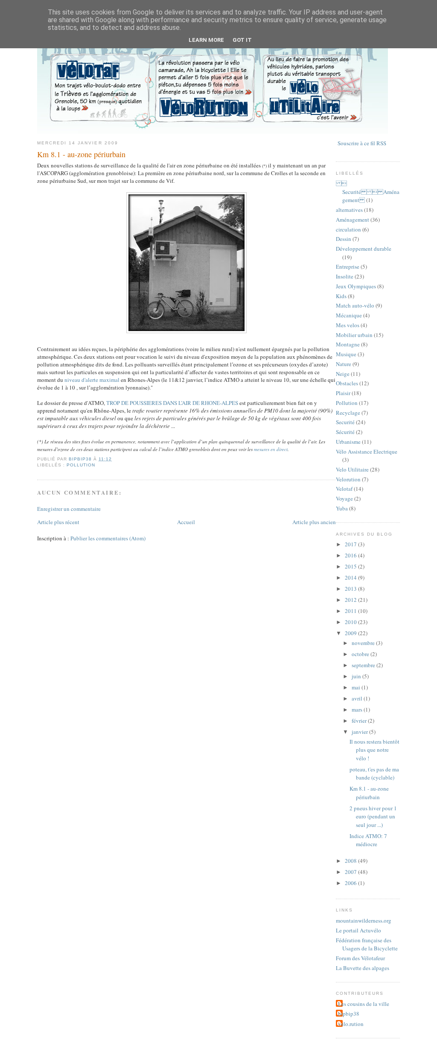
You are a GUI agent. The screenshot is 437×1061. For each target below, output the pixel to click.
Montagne (348, 344)
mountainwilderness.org (363, 920)
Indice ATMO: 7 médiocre (368, 840)
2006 (351, 883)
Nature (343, 364)
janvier (360, 732)
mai (356, 687)
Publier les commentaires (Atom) (108, 538)
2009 (351, 633)
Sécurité (345, 432)
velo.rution (351, 1024)
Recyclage (348, 412)
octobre (361, 654)
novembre (364, 643)
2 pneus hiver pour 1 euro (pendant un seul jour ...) (373, 816)
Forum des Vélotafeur (360, 958)
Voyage (344, 498)
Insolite (344, 276)
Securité (345, 422)
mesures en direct (271, 449)
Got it (242, 40)
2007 (351, 872)
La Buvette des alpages (362, 968)
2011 (351, 611)
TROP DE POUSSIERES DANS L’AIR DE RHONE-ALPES (172, 403)
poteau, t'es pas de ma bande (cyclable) (374, 773)
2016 (351, 555)
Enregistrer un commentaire (69, 509)
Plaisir (343, 393)
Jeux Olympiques (356, 286)
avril (358, 698)
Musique (346, 354)
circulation (348, 229)
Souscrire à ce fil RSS (362, 143)
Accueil (186, 522)
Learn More (206, 40)
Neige (343, 374)
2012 (351, 600)
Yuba (342, 508)
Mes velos (347, 325)
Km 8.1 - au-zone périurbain (369, 793)
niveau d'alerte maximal (91, 380)
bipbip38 (348, 1013)
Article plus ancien (314, 522)
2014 (351, 577)
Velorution (348, 479)
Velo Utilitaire (352, 469)
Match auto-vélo (355, 305)
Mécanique (349, 315)
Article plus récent (58, 522)
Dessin (343, 239)
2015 (351, 566)
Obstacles (347, 383)
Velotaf (344, 488)
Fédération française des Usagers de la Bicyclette (367, 944)
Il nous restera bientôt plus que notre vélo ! (374, 750)
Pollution (81, 465)
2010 (351, 622)
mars (358, 709)
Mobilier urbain (354, 335)
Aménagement (352, 219)
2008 (351, 861)
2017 (351, 544)
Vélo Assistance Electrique (366, 451)
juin (357, 676)
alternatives (349, 210)
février (360, 720)
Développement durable (363, 248)
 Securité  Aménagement (367, 191)
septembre (364, 665)
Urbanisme (348, 442)
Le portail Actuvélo (358, 930)
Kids (341, 296)
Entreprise (347, 266)
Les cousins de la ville (363, 1004)
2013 (351, 588)
